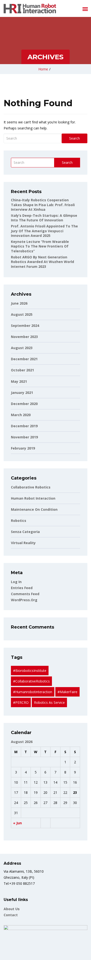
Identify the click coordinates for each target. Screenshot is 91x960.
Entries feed (22, 587)
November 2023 (24, 336)
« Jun (17, 823)
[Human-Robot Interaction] (30, 8)
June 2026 (19, 303)
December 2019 (24, 426)
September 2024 (25, 325)
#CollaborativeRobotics (31, 681)
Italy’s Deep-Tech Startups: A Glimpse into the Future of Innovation (44, 218)
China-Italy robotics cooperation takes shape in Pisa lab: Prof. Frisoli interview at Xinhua (43, 205)
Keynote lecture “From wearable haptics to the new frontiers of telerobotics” (40, 246)
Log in (16, 581)
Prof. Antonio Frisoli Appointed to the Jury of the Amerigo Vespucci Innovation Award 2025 (44, 231)
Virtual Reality (23, 542)
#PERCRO (21, 702)
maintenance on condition (34, 509)
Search (74, 138)
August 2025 (22, 314)
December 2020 (24, 403)
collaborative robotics (30, 487)
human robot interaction (33, 498)
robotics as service (49, 702)
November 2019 (24, 437)
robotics (18, 520)
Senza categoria (25, 531)
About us (12, 909)
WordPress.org (24, 600)
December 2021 (24, 359)
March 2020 (21, 414)
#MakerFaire (67, 692)
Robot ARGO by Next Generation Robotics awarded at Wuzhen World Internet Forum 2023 (42, 262)
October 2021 (22, 370)
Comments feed (25, 594)
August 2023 (22, 347)
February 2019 (23, 448)
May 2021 (19, 381)
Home (43, 69)
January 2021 (22, 392)
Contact (11, 915)
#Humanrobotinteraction (32, 692)
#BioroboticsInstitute (29, 670)
